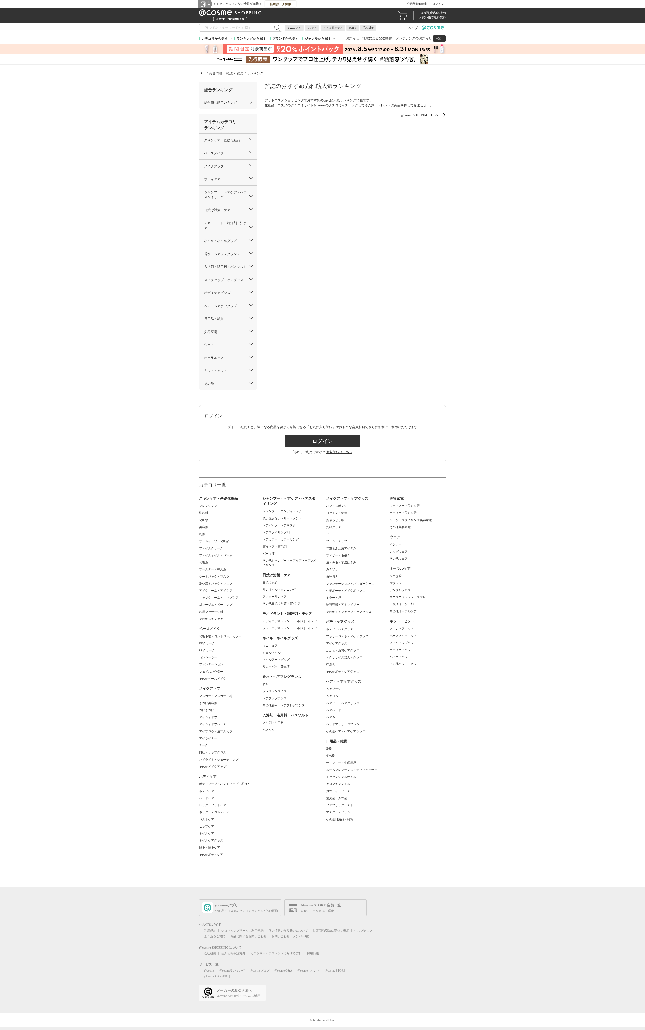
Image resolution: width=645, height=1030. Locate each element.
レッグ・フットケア (212, 805)
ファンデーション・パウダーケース (350, 583)
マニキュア (270, 645)
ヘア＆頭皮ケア (333, 27)
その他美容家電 (400, 527)
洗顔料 (203, 513)
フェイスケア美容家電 (405, 506)
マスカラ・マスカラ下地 (215, 696)
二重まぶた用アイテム (341, 548)
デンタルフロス (400, 590)
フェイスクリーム (211, 548)
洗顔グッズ (333, 527)
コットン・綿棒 (336, 513)
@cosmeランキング (232, 970)
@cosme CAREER (215, 976)
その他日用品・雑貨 (339, 819)
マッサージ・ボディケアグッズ (347, 636)
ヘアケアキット (400, 657)
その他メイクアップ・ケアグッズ (348, 612)
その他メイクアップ (212, 766)
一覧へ (439, 38)
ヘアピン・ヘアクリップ (342, 703)
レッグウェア (399, 551)
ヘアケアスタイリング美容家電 (411, 520)
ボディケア (206, 791)
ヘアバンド (333, 710)
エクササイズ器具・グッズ (344, 657)
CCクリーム (207, 650)
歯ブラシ (396, 583)
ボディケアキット (402, 650)
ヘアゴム (332, 696)
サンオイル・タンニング (279, 589)
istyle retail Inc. (324, 1020)
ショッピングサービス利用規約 (242, 930)
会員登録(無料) (417, 4)
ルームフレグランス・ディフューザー (351, 770)
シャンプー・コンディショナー (284, 511)
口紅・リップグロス (212, 752)
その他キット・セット (405, 664)
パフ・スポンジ (336, 506)
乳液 (202, 534)
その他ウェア (399, 558)
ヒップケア (206, 826)
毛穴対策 (368, 27)
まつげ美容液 (208, 703)
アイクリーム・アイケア (215, 590)
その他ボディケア (211, 854)
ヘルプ (413, 28)
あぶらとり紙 (335, 520)
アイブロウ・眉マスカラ (215, 731)
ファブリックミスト (339, 805)
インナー (396, 544)
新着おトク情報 (280, 4)
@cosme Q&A (283, 970)
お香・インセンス (338, 791)
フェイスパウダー (211, 671)
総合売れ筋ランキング (220, 102)
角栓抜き (332, 576)
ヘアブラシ (333, 689)
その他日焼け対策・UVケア (281, 603)
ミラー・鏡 (333, 597)
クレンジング (208, 506)
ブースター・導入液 (212, 569)
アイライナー (208, 738)
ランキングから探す (251, 38)
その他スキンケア (211, 619)
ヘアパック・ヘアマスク (279, 525)
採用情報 (313, 953)
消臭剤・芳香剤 (336, 798)
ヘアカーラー (335, 717)
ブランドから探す (285, 38)
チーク (203, 745)
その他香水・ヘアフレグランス (284, 705)
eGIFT (353, 27)
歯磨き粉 (396, 576)
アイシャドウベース (212, 724)
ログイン (438, 4)
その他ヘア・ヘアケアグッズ (345, 731)
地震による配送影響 (377, 38)
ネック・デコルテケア (214, 812)
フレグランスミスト (276, 691)
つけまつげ (206, 710)
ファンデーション (211, 664)
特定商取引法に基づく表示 (331, 930)
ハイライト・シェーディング (218, 759)
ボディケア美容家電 (403, 513)
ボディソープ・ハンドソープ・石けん (224, 784)
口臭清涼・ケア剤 (402, 604)
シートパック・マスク (214, 576)
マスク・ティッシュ (339, 812)
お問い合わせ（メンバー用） (291, 936)
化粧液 (203, 562)
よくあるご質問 (214, 936)
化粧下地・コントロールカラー (220, 636)
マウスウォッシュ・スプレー (409, 597)
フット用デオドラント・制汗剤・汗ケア (290, 628)
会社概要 (210, 953)
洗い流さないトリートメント (282, 518)
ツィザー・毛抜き (338, 555)
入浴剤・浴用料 (273, 722)
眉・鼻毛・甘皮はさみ (341, 562)
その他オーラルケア (403, 611)
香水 (266, 684)
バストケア (206, 819)
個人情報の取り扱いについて (288, 930)
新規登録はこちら (339, 452)
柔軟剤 (330, 756)
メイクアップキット (403, 643)
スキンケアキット (402, 628)
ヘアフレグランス (275, 698)
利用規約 (210, 930)
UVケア (312, 27)
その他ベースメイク (212, 678)
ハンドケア (206, 798)
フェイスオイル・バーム (215, 555)
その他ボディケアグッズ (342, 671)
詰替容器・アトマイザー (342, 605)
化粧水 (203, 520)
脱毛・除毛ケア (209, 847)
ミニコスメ (294, 27)
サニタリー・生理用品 (341, 763)
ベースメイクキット (403, 636)
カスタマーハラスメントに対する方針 (276, 953)
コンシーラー (208, 657)
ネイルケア (206, 833)
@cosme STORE (335, 970)
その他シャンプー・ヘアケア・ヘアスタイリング (290, 563)
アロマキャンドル (338, 784)
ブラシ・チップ (336, 541)
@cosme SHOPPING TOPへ (419, 115)
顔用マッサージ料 (211, 612)
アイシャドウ (208, 717)
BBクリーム (207, 643)
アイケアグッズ (336, 643)
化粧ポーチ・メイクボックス (345, 590)
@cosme (209, 970)
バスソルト (270, 730)
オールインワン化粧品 (214, 541)
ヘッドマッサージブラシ (342, 724)
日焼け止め (270, 582)
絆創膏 (330, 664)
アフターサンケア (275, 596)
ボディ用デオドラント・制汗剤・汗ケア (290, 621)
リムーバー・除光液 (276, 667)
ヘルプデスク (363, 930)
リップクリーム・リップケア (218, 597)
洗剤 (329, 748)
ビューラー (333, 534)
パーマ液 (269, 553)
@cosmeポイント (308, 970)
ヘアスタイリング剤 (276, 532)
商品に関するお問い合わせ (248, 936)
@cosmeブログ (259, 970)
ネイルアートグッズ (276, 659)
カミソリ (332, 569)
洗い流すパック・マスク (215, 583)
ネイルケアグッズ (211, 840)
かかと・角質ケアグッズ (342, 650)
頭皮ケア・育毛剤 (275, 546)
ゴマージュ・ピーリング (215, 605)
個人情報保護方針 (233, 953)
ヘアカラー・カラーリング (281, 539)
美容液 (203, 527)
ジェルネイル (272, 652)
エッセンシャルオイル (341, 777)
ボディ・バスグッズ (339, 629)
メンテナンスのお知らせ (414, 38)
